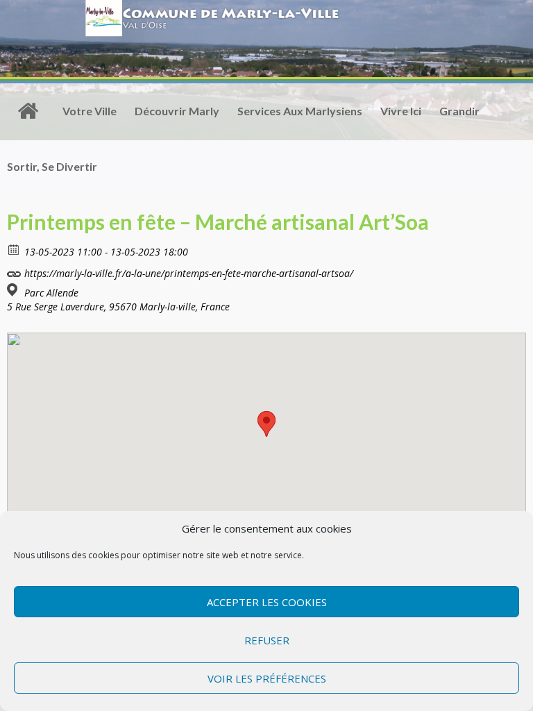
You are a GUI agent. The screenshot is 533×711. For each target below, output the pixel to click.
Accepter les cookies (267, 602)
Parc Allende (51, 293)
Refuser (266, 640)
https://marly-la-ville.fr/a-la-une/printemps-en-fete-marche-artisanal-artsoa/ (187, 273)
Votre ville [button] (89, 110)
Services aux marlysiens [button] (299, 110)
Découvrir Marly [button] (177, 110)
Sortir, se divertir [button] (52, 166)
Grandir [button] (459, 110)
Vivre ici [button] (400, 110)
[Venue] (14, 289)
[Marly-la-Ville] (28, 111)
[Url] (14, 270)
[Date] (14, 249)
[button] (266, 423)
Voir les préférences (267, 678)
